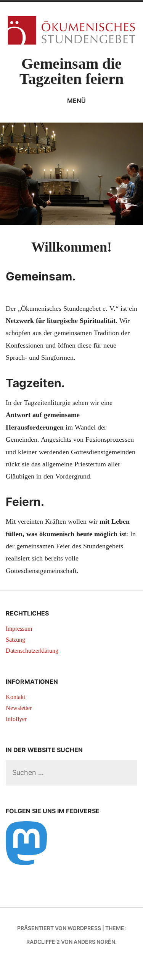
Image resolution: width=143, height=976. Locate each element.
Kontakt (15, 697)
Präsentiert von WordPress (59, 928)
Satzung (15, 639)
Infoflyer (16, 719)
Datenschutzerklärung (32, 650)
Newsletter (19, 708)
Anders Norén (94, 941)
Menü (76, 100)
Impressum (19, 628)
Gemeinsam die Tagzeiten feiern (71, 71)
